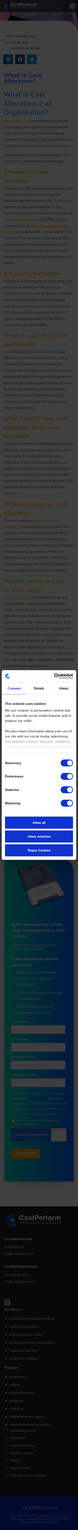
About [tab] (64, 688)
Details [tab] (39, 688)
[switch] (67, 776)
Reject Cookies (39, 850)
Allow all (39, 822)
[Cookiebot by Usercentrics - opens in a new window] (55, 676)
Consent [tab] (14, 688)
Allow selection (39, 836)
